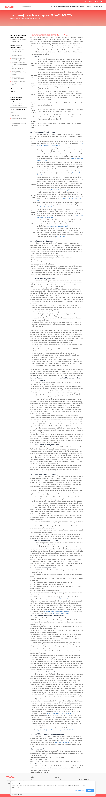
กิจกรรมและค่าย (74, 7)
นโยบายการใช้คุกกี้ (60, 237)
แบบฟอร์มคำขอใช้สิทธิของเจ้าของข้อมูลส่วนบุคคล (56, 611)
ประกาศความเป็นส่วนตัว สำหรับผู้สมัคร (61, 190)
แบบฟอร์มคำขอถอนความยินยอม (61, 614)
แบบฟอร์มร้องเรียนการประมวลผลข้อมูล (65, 599)
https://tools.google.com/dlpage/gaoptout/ (60, 713)
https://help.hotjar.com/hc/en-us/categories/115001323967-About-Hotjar (59, 730)
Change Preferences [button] (78, 790)
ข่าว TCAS (53, 7)
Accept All (90, 790)
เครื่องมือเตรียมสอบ (63, 7)
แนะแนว (82, 7)
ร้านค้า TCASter (98, 7)
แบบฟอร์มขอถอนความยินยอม (61, 743)
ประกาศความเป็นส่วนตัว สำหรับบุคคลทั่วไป (57, 226)
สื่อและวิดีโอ (89, 7)
